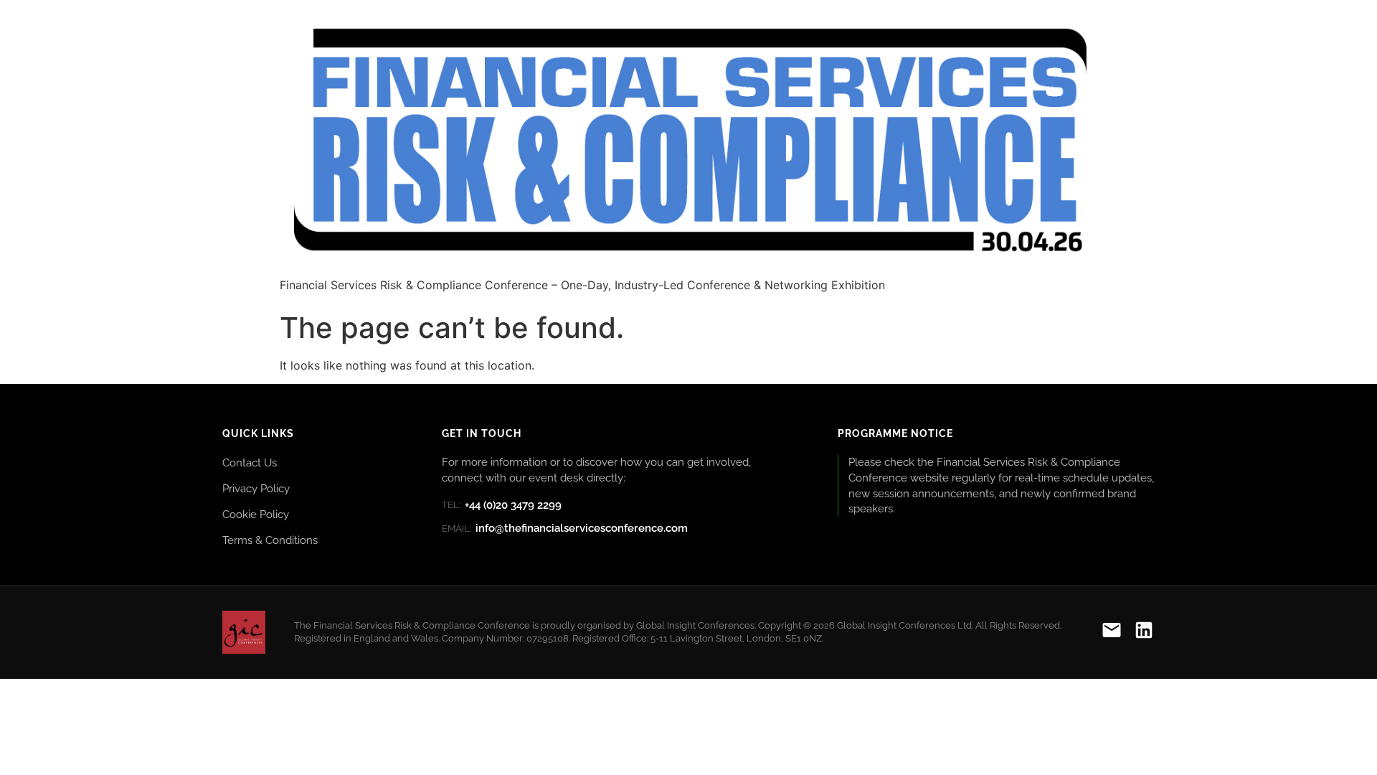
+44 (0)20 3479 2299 (502, 505)
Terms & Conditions (270, 540)
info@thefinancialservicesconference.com (565, 528)
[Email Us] (1111, 632)
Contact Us (249, 462)
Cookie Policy (255, 514)
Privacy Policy (256, 488)
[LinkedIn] (1144, 632)
